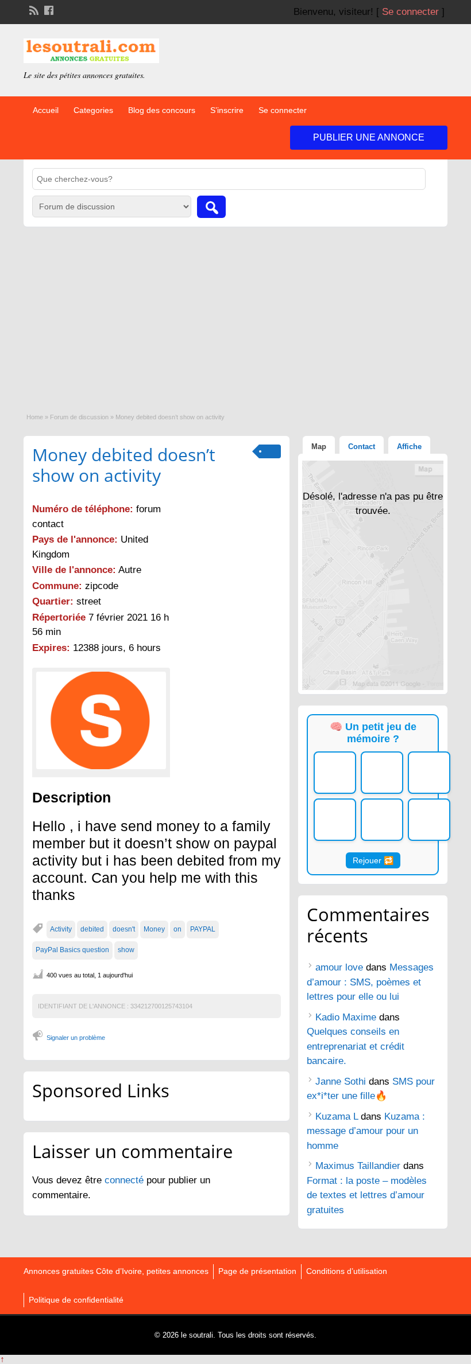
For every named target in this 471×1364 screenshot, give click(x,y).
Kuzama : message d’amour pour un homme (366, 1131)
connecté (125, 1180)
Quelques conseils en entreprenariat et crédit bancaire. (355, 1046)
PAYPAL (202, 929)
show (126, 950)
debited (92, 929)
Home (34, 417)
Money (154, 929)
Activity (61, 929)
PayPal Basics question (72, 950)
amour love (339, 967)
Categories (93, 110)
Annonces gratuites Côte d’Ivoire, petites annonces (116, 1271)
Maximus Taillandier (357, 1165)
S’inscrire (227, 110)
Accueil (46, 110)
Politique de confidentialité (76, 1299)
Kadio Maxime (345, 1017)
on (177, 929)
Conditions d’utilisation (346, 1271)
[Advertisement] (235, 312)
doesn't (124, 929)
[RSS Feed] (32, 9)
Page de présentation (257, 1271)
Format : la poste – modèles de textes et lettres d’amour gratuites (367, 1195)
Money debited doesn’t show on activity (123, 465)
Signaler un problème (76, 1037)
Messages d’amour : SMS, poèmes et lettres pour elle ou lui (370, 982)
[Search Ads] (211, 207)
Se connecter (410, 11)
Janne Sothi (340, 1081)
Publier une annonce (368, 137)
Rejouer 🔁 (373, 860)
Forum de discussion (79, 417)
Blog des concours (161, 110)
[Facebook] (47, 9)
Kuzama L (336, 1116)
